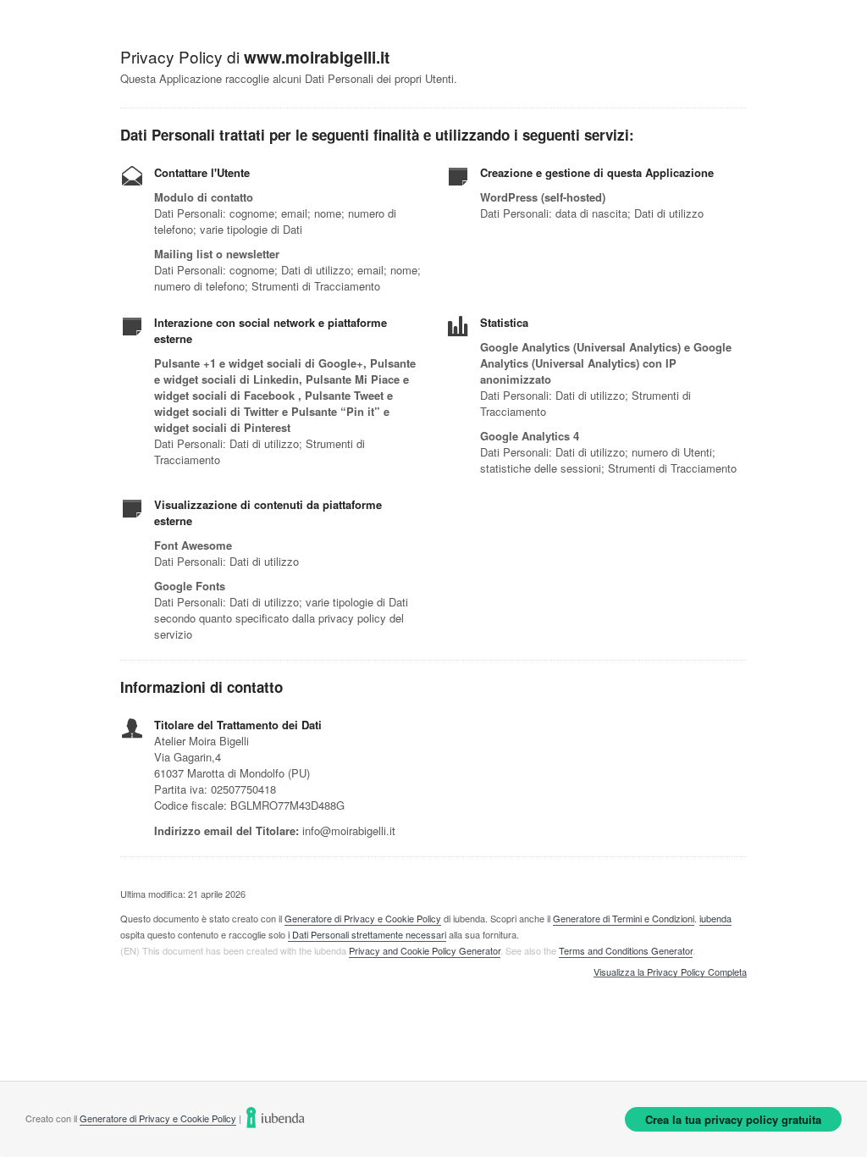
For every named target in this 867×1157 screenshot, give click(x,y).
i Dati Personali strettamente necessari (367, 934)
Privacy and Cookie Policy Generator (424, 950)
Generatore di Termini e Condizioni (623, 918)
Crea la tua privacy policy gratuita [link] (733, 1119)
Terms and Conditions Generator (626, 950)
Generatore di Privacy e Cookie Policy (362, 918)
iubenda (715, 918)
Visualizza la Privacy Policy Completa (670, 972)
